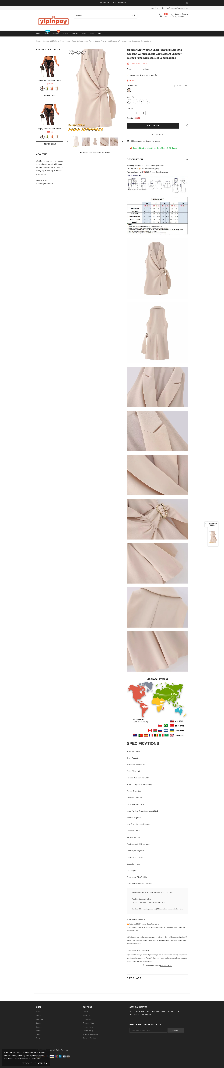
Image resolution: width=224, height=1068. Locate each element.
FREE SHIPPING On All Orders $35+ (112, 3)
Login (177, 14)
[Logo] (53, 20)
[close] (187, 3)
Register (185, 14)
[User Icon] (172, 15)
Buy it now (157, 134)
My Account (179, 17)
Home (38, 41)
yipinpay (146, 69)
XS (129, 101)
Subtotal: (130, 118)
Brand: (129, 69)
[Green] (47, 89)
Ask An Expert (104, 153)
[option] (95, 90)
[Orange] (52, 89)
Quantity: (130, 108)
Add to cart (50, 95)
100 (132, 141)
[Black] (42, 89)
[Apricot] (57, 89)
